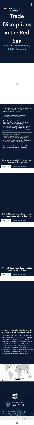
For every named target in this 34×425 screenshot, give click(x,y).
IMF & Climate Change (17, 412)
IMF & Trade (5, 412)
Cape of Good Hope (20, 147)
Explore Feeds (14, 418)
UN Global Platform (14, 414)
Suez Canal (10, 147)
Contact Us (20, 416)
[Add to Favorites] (17, 422)
